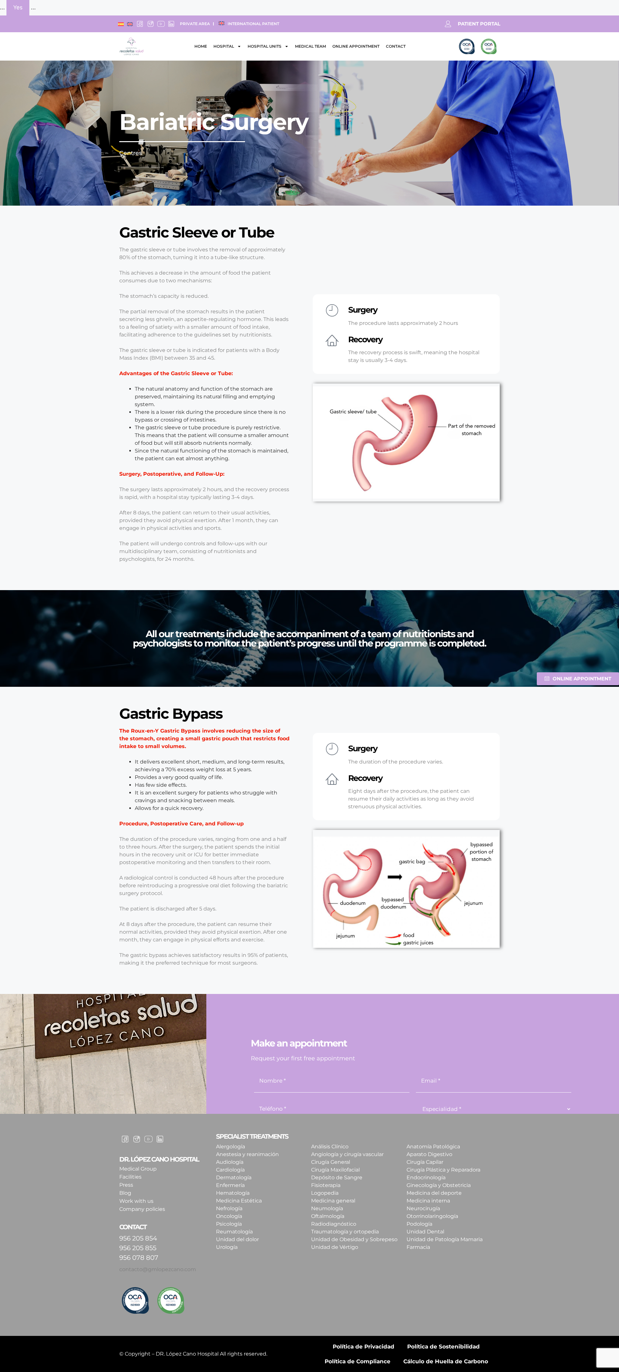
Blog (125, 1193)
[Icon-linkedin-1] (171, 24)
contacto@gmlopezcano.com (157, 1269)
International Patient (253, 23)
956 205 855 (137, 1248)
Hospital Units (264, 46)
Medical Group (138, 1169)
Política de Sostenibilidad (443, 1346)
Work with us (136, 1201)
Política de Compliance (357, 1361)
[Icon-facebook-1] (140, 24)
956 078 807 (138, 1257)
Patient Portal (479, 24)
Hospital (223, 46)
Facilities (130, 1177)
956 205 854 (138, 1238)
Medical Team (310, 46)
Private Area (195, 23)
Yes (18, 7)
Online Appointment (355, 46)
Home (200, 46)
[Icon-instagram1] (150, 24)
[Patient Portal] (448, 24)
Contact (396, 46)
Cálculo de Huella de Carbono (445, 1361)
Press (126, 1185)
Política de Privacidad (363, 1346)
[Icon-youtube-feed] (161, 24)
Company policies (142, 1209)
